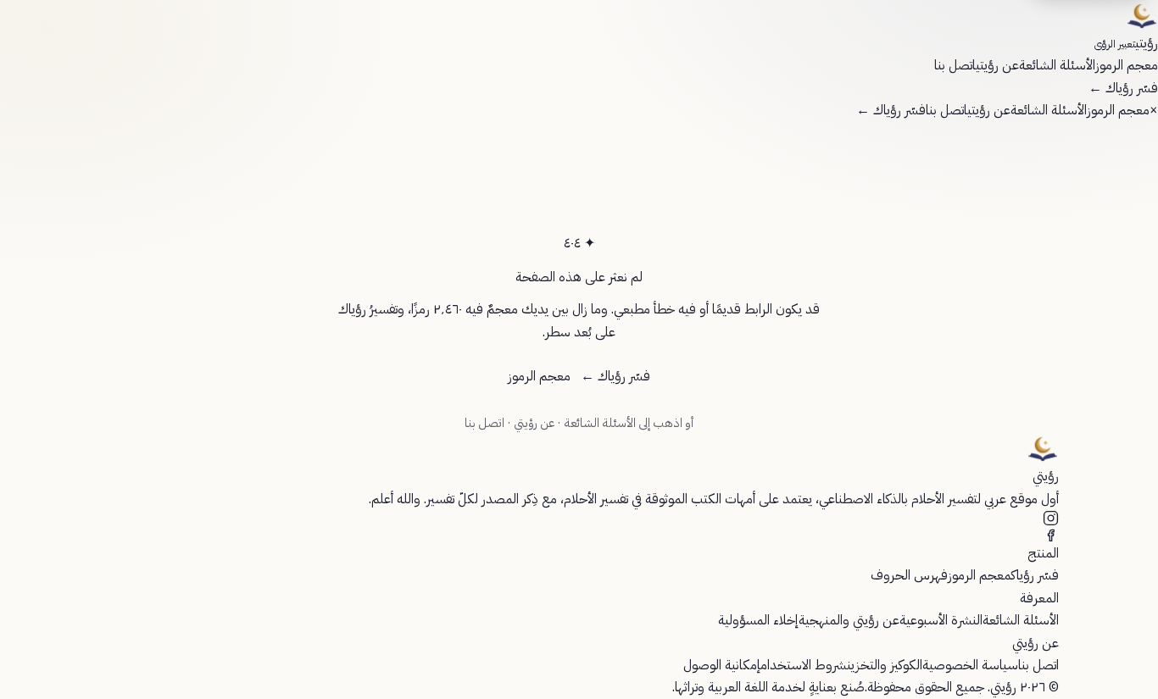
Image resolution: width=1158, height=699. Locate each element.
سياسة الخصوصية (970, 665)
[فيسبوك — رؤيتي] (579, 534)
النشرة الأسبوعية (941, 620)
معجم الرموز (1126, 65)
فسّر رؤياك (1123, 88)
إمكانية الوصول (721, 665)
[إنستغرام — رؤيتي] (579, 518)
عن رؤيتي (997, 65)
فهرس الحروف (909, 575)
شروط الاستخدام (803, 665)
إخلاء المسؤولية (758, 620)
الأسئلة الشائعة (1057, 65)
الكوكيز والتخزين (884, 665)
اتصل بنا (955, 65)
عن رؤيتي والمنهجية (849, 620)
